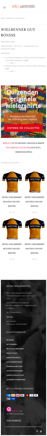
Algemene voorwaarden (15, 380)
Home (3, 18)
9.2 (21, 411)
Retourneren (11, 344)
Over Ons (9, 317)
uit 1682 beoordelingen (15, 414)
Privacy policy (11, 353)
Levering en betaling (14, 366)
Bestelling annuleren (15, 349)
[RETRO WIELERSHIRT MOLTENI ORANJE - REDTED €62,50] (12, 171)
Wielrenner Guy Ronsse (16, 18)
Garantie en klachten (15, 375)
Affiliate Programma (14, 371)
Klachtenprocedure (14, 362)
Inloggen (10, 340)
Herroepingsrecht (13, 358)
